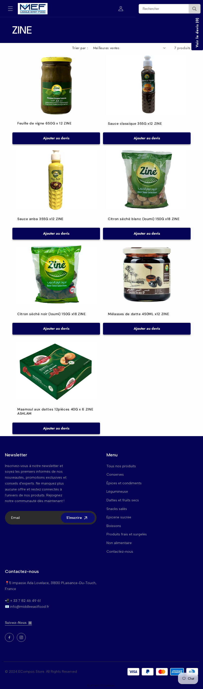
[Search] (194, 8)
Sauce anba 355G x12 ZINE (40, 219)
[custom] (9, 637)
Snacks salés (116, 509)
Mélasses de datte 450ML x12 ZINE (138, 314)
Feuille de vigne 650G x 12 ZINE (44, 123)
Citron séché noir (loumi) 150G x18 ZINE (51, 314)
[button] (10, 8)
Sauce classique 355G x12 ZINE (135, 124)
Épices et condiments (124, 483)
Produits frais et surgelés (126, 534)
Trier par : (80, 47)
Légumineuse (117, 491)
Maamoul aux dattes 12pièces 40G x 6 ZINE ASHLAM (55, 411)
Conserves (115, 474)
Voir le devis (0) (197, 32)
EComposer (108, 685)
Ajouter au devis (56, 138)
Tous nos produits (121, 466)
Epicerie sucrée (118, 517)
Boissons (113, 526)
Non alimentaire (119, 543)
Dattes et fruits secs (122, 500)
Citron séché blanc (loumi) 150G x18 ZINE (143, 219)
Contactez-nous (119, 551)
